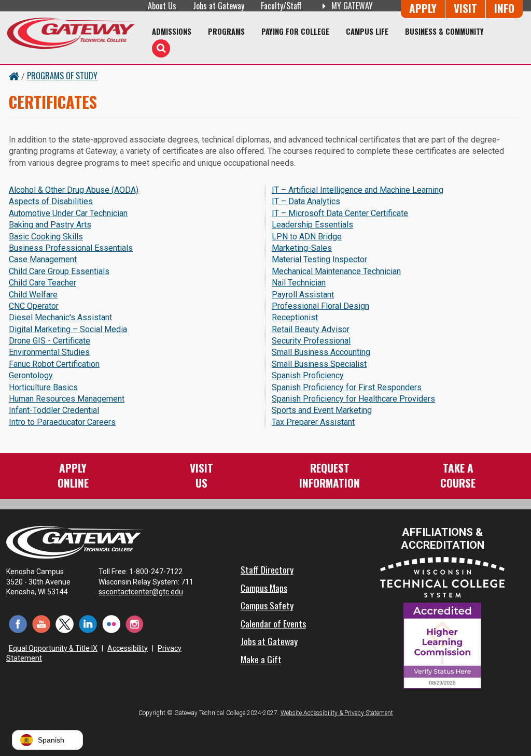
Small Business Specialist (319, 364)
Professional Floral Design (320, 306)
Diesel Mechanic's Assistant (60, 317)
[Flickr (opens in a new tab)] (111, 624)
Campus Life (367, 31)
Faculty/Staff (281, 5)
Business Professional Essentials (71, 248)
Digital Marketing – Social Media (68, 329)
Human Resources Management (66, 399)
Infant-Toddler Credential (54, 410)
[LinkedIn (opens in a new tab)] (88, 624)
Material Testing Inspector (319, 259)
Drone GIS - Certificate (49, 341)
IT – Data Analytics (306, 201)
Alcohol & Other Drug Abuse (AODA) (73, 190)
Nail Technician (299, 283)
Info (504, 8)
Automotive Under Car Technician (68, 213)
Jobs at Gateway (218, 5)
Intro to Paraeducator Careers (62, 422)
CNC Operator (34, 306)
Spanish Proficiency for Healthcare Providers (353, 399)
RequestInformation (329, 475)
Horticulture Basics (43, 387)
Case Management (43, 259)
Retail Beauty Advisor (311, 329)
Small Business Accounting (321, 352)
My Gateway (351, 5)
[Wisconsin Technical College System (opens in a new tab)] (442, 577)
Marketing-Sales (302, 248)
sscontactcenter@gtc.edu (141, 592)
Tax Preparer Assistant (313, 422)
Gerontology (31, 375)
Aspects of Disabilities (51, 201)
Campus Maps (264, 587)
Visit (465, 8)
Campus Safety (267, 605)
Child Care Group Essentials (59, 271)
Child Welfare (33, 294)
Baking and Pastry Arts (50, 225)
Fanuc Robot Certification (54, 364)
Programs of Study (62, 75)
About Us (162, 5)
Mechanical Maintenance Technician (336, 271)
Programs (226, 31)
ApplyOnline (73, 475)
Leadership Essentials (312, 225)
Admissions (171, 31)
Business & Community (444, 31)
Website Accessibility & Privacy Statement (337, 713)
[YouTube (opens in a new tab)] (41, 624)
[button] (47, 740)
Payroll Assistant (303, 294)
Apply (423, 8)
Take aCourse (458, 475)
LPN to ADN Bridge (307, 236)
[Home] (70, 33)
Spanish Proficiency (308, 375)
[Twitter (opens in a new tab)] (64, 624)
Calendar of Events (273, 623)
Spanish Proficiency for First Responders (347, 387)
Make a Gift (261, 659)
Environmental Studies (49, 352)
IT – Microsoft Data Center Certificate (340, 213)
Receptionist (295, 317)
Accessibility (127, 648)
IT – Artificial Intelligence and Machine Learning (357, 190)
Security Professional (311, 341)
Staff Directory (267, 569)
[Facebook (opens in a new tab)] (18, 624)
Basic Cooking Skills (46, 236)
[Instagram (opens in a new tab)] (134, 624)
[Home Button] (14, 75)
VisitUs (201, 475)
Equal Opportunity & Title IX (53, 648)
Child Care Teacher (42, 283)
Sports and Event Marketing (322, 410)
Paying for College (295, 31)
